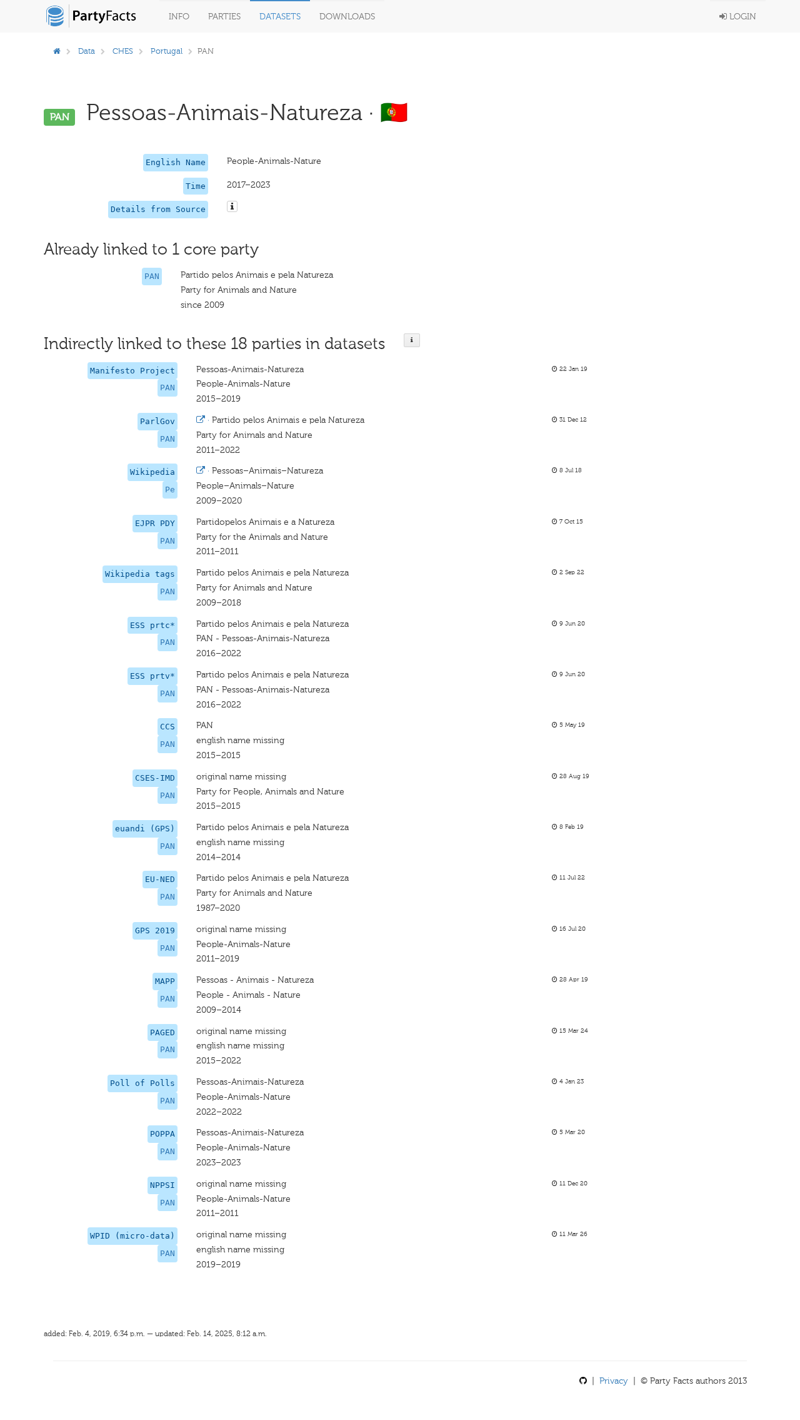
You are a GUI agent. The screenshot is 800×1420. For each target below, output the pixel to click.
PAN (151, 276)
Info (179, 16)
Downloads (347, 16)
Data (86, 51)
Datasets (280, 16)
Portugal (166, 51)
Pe (170, 489)
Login (741, 16)
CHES (122, 51)
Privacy (613, 1381)
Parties (224, 16)
